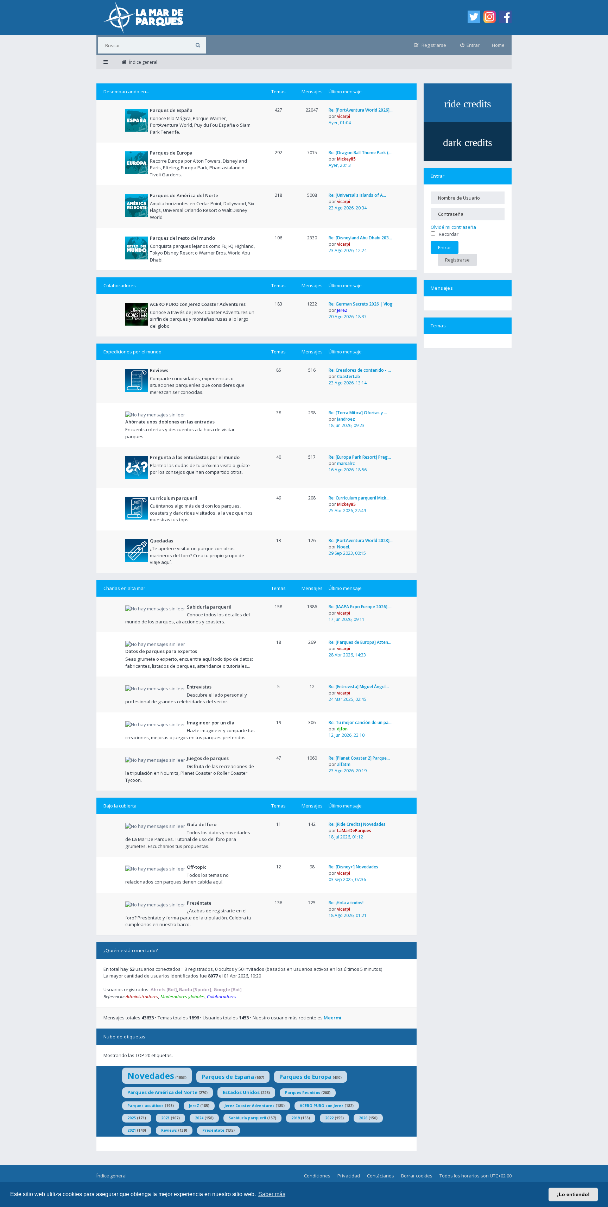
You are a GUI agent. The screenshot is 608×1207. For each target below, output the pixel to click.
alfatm (343, 764)
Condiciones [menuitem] (317, 1176)
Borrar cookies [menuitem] (416, 1176)
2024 (199, 1117)
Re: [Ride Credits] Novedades (357, 824)
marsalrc (346, 463)
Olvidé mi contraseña (453, 227)
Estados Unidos (241, 1092)
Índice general (111, 1176)
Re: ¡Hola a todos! (346, 903)
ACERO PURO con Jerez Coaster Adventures (198, 304)
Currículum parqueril (173, 498)
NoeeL (343, 547)
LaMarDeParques (354, 831)
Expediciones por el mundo (132, 351)
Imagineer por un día (210, 722)
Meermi (332, 1017)
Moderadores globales (182, 996)
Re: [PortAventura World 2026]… (361, 110)
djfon (342, 729)
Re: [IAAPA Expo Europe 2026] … (360, 607)
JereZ (342, 310)
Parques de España (171, 110)
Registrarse (457, 260)
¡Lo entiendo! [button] (573, 1194)
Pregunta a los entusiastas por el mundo (195, 457)
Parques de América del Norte (184, 195)
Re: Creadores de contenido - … (360, 370)
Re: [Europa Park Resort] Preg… (360, 457)
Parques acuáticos (145, 1105)
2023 (165, 1117)
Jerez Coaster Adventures (249, 1105)
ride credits (467, 103)
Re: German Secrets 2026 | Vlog (361, 304)
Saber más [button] (271, 1194)
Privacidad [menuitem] (348, 1176)
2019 (295, 1117)
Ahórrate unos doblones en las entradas (170, 422)
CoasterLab (348, 376)
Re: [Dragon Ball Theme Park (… (360, 153)
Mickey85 (346, 159)
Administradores (142, 996)
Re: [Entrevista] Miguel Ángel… (359, 687)
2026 (363, 1117)
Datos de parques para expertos (161, 651)
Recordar (448, 234)
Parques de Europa (171, 153)
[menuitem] (470, 45)
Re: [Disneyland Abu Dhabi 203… (360, 238)
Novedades (150, 1075)
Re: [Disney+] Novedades (353, 867)
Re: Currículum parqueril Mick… (359, 498)
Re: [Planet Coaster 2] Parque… (359, 758)
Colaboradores (119, 285)
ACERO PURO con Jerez (321, 1105)
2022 (329, 1117)
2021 (131, 1130)
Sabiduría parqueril (209, 607)
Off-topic (197, 867)
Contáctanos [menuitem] (380, 1176)
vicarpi (343, 116)
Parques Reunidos (302, 1092)
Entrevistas (199, 687)
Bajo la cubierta (120, 806)
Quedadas (161, 541)
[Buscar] (198, 45)
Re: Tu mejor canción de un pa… (360, 722)
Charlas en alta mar (124, 588)
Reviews (159, 370)
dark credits (467, 142)
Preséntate (199, 903)
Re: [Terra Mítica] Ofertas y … (358, 413)
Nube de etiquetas (124, 1036)
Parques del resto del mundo (182, 238)
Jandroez (346, 419)
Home (498, 45)
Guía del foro (201, 824)
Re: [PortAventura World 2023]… (361, 540)
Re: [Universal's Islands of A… (357, 195)
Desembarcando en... (126, 91)
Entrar (437, 176)
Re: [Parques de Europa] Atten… (360, 642)
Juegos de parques (208, 758)
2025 (131, 1117)
